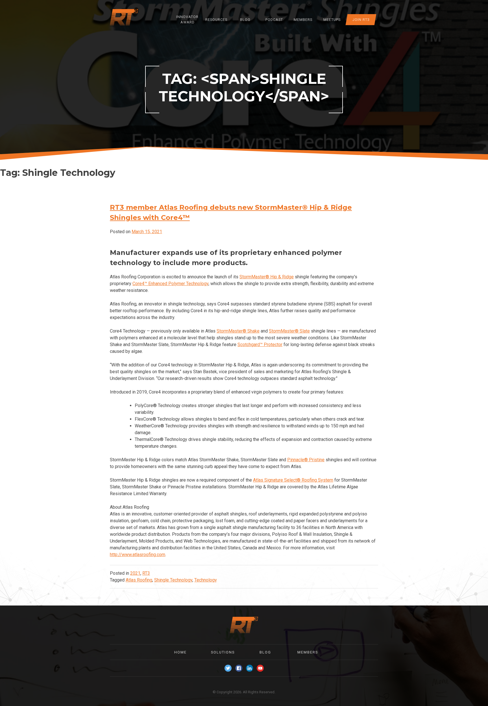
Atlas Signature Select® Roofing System (293, 480)
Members (303, 20)
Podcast (274, 20)
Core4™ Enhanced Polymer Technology (170, 283)
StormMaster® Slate (289, 331)
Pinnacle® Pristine (305, 459)
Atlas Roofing (139, 580)
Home (180, 652)
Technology (205, 580)
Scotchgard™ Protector (260, 344)
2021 (135, 573)
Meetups (332, 20)
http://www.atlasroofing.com (137, 554)
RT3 (146, 573)
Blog (245, 20)
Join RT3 (360, 20)
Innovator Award (187, 19)
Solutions (223, 652)
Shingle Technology (173, 580)
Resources (216, 20)
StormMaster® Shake (238, 331)
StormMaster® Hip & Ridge (266, 276)
